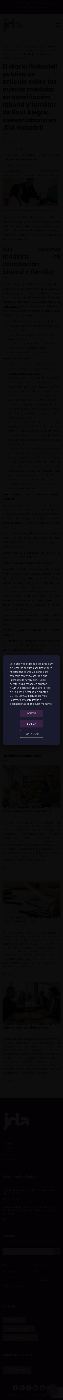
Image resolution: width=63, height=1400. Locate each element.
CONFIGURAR (32, 733)
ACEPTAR (31, 713)
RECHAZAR (31, 723)
